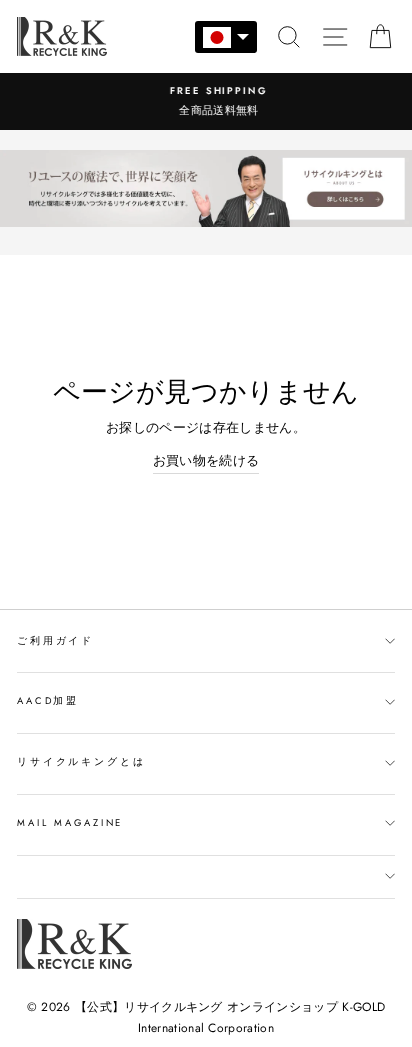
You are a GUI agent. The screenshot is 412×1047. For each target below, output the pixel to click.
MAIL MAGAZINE (70, 823)
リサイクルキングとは (81, 762)
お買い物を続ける (206, 460)
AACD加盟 (48, 701)
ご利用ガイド (55, 641)
